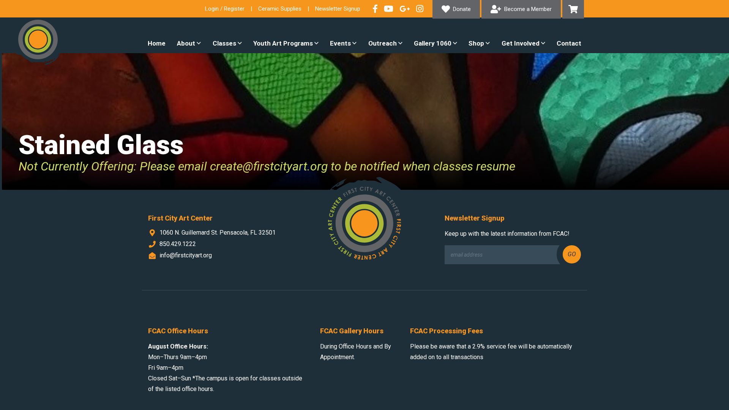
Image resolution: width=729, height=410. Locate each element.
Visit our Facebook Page (375, 8)
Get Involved (521, 43)
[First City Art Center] (38, 39)
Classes (224, 43)
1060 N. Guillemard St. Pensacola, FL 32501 (217, 232)
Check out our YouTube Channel (388, 8)
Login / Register (225, 8)
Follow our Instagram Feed (419, 8)
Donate (462, 9)
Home (157, 43)
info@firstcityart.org (185, 255)
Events (340, 43)
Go (572, 254)
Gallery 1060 (432, 43)
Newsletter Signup (337, 8)
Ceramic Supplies (279, 8)
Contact (569, 43)
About (186, 43)
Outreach (382, 43)
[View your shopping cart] (573, 9)
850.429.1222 (177, 244)
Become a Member (528, 9)
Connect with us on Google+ (404, 8)
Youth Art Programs (283, 43)
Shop (476, 43)
